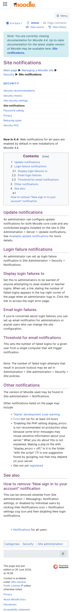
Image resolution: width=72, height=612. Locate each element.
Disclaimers (9, 604)
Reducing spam (12, 120)
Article (35, 22)
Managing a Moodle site (37, 70)
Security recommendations (19, 90)
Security (8, 74)
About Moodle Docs (14, 599)
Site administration (50, 544)
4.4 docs (14, 23)
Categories (12, 544)
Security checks (12, 95)
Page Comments (57, 22)
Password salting (13, 110)
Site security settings (15, 100)
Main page (10, 70)
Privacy (7, 115)
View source (37, 26)
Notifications (21, 529)
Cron (16, 419)
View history (59, 26)
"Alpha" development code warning (36, 414)
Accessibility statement (16, 609)
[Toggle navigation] (4, 4)
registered (36, 465)
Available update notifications (29, 236)
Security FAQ (11, 125)
